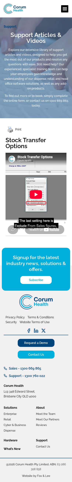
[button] (64, 8)
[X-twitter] (43, 330)
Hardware (11, 440)
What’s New (12, 449)
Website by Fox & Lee (36, 476)
